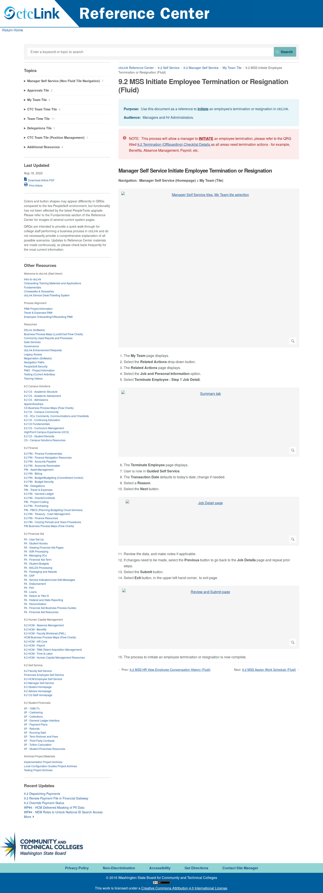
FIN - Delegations (34, 486)
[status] (208, 112)
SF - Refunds (32, 728)
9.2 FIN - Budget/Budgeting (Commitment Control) (53, 477)
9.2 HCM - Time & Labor (38, 653)
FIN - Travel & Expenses (38, 490)
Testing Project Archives (38, 770)
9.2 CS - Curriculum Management (44, 428)
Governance (31, 346)
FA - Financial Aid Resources (41, 612)
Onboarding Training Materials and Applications (52, 283)
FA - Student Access (36, 543)
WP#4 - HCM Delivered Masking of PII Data (54, 807)
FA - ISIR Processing (36, 551)
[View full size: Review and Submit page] (208, 617)
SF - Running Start (35, 732)
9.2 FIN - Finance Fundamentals (43, 453)
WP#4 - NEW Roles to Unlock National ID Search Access (63, 812)
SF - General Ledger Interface (42, 720)
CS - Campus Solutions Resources (44, 440)
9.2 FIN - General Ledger (39, 493)
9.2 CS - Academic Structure (41, 391)
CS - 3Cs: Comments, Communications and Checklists (56, 416)
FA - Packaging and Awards (40, 571)
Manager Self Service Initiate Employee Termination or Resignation (195, 170)
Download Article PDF (41, 180)
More (27, 816)
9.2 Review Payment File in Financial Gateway (56, 798)
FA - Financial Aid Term (37, 559)
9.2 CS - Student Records (39, 436)
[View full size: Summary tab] (208, 422)
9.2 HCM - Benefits (35, 629)
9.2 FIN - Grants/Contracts (39, 498)
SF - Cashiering (33, 712)
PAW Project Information (38, 308)
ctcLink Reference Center (136, 67)
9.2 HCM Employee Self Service (43, 679)
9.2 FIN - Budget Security (39, 481)
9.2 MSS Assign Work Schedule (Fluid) (269, 669)
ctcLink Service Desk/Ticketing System (47, 295)
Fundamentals (32, 287)
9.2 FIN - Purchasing (36, 506)
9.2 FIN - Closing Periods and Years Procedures (52, 522)
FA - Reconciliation (35, 604)
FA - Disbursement (35, 583)
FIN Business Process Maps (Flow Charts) (49, 526)
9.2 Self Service (169, 67)
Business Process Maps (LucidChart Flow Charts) (53, 334)
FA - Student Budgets (36, 563)
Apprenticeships (33, 404)
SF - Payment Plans (35, 724)
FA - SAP (29, 575)
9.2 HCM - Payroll (34, 645)
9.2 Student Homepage (38, 687)
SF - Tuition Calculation (38, 744)
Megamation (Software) (38, 358)
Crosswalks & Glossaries (39, 291)
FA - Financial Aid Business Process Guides (50, 608)
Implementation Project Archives (43, 762)
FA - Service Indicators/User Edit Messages (49, 580)
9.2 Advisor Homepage (37, 691)
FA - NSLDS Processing (38, 567)
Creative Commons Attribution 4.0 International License (184, 888)
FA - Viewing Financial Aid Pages (44, 547)
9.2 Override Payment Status (44, 803)
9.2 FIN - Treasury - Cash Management (47, 514)
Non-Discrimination (119, 867)
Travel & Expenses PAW (38, 312)
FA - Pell (29, 587)
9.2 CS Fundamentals (37, 424)
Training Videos (33, 378)
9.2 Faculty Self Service (38, 671)
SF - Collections (33, 716)
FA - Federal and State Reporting (43, 600)
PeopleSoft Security (35, 366)
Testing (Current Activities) (39, 374)
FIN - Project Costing (36, 502)
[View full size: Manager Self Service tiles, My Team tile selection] (208, 268)
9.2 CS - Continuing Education (42, 420)
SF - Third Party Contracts (39, 740)
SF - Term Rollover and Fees (41, 736)
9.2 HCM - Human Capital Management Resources (54, 657)
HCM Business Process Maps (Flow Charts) (50, 637)
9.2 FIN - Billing (33, 473)
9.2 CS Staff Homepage (38, 695)
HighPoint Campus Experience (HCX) (46, 432)
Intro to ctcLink (32, 279)
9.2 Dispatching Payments (42, 793)
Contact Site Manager (240, 867)
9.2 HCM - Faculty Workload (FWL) (45, 633)
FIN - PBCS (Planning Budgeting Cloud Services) (53, 510)
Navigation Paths (34, 362)
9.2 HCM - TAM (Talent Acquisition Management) (53, 649)
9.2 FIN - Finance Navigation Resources (48, 457)
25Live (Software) (34, 330)
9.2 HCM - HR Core (35, 641)
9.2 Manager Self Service (201, 67)
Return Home (12, 29)
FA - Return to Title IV (36, 596)
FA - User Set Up (34, 539)
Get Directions (196, 867)
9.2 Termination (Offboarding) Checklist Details (174, 144)
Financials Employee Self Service (44, 675)
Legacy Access (33, 354)
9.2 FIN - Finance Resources (41, 518)
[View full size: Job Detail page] (208, 521)
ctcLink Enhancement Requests (43, 350)
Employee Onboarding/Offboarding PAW (48, 317)
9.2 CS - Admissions (36, 399)
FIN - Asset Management (38, 469)
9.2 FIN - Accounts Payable (40, 461)
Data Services (32, 342)
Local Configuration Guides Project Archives (50, 766)
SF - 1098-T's (32, 708)
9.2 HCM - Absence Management (44, 625)
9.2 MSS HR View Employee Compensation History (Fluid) (170, 669)
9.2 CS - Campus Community (41, 412)
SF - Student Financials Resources (44, 749)
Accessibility (160, 867)
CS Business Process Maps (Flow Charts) (49, 408)
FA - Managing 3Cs (35, 555)
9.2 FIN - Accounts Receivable (42, 465)
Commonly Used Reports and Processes (48, 338)
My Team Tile (232, 67)
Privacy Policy (77, 867)
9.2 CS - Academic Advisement (42, 396)
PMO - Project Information (39, 370)
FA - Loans (30, 592)
